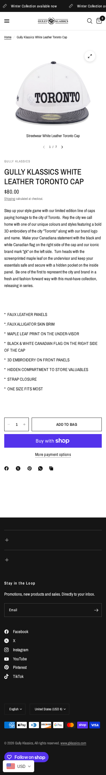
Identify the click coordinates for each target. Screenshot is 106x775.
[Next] (62, 147)
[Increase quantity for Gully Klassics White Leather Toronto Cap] (24, 424)
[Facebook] (7, 468)
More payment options (53, 454)
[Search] (89, 21)
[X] (19, 468)
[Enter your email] (96, 610)
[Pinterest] (30, 468)
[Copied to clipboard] (52, 468)
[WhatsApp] (41, 468)
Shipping (9, 198)
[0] (98, 21)
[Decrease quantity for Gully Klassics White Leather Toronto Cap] (9, 424)
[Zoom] (90, 56)
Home (7, 37)
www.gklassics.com (73, 743)
